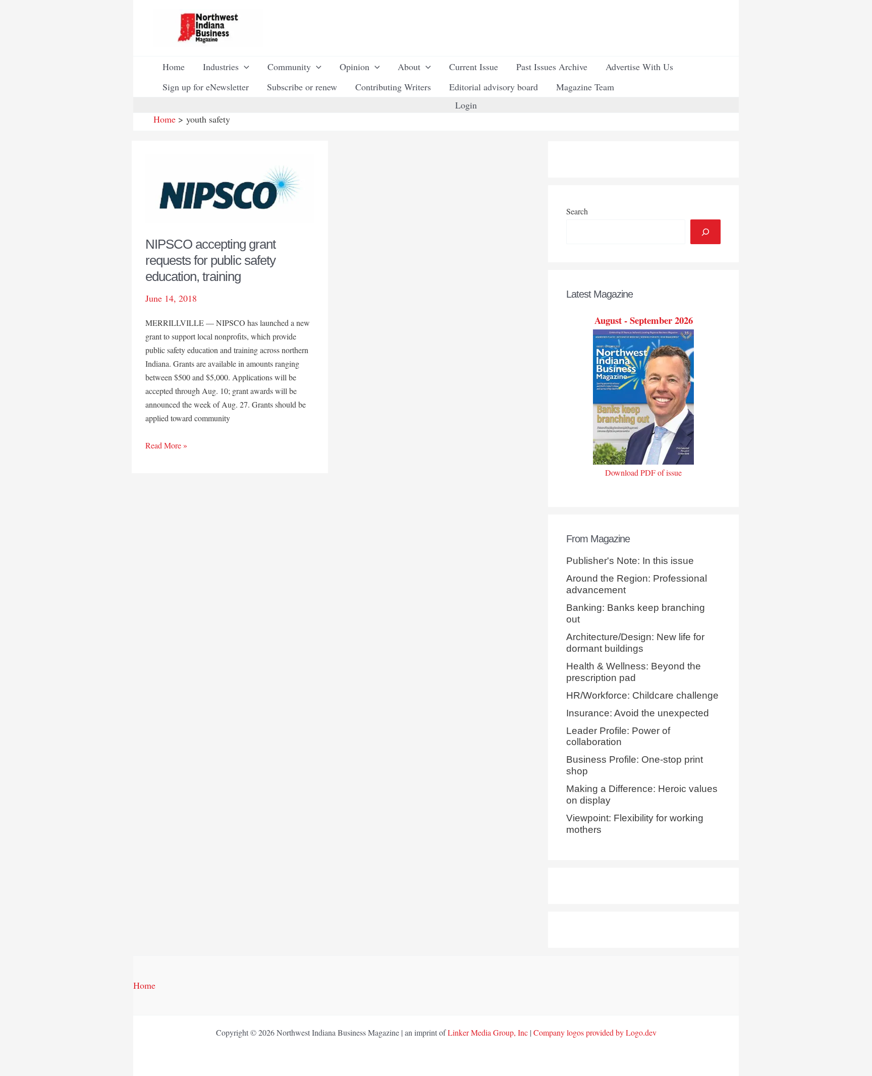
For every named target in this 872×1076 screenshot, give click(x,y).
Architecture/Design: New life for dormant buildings (635, 643)
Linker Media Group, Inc (488, 1032)
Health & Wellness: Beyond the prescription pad (633, 672)
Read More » (166, 445)
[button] (244, 66)
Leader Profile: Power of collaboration (618, 736)
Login (466, 105)
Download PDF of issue (643, 472)
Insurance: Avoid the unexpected (637, 713)
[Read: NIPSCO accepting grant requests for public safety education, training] (229, 187)
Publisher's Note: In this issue (630, 560)
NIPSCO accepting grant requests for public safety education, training (210, 260)
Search (577, 211)
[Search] (705, 231)
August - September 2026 (643, 320)
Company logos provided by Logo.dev (595, 1032)
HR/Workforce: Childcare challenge (642, 695)
